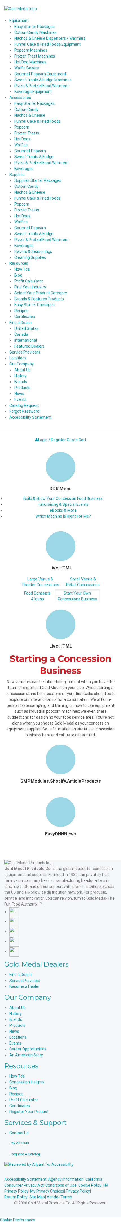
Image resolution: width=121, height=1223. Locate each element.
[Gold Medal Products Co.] (20, 8)
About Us (17, 1007)
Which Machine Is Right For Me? (63, 516)
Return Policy (16, 1197)
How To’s (17, 1076)
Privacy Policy (78, 1191)
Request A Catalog (25, 1154)
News (14, 1031)
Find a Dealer (20, 974)
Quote (72, 440)
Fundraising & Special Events (63, 504)
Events (15, 1043)
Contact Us (19, 1133)
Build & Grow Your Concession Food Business (63, 498)
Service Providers (24, 980)
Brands (15, 1019)
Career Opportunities (27, 1049)
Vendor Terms (59, 1197)
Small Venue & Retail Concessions (83, 582)
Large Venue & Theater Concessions (40, 582)
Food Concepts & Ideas (37, 596)
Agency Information (66, 1179)
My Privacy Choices (47, 1191)
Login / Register (52, 440)
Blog (13, 1088)
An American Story (26, 1055)
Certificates (19, 1105)
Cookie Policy (90, 1185)
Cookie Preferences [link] (17, 1220)
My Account (20, 1143)
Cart (82, 440)
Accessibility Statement (25, 1179)
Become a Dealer (24, 986)
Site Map (37, 1197)
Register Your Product (28, 1111)
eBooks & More (63, 510)
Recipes (16, 1094)
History (15, 1013)
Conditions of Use (61, 1185)
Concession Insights (26, 1082)
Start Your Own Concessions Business (77, 596)
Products (17, 1025)
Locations (17, 1037)
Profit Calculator (23, 1100)
